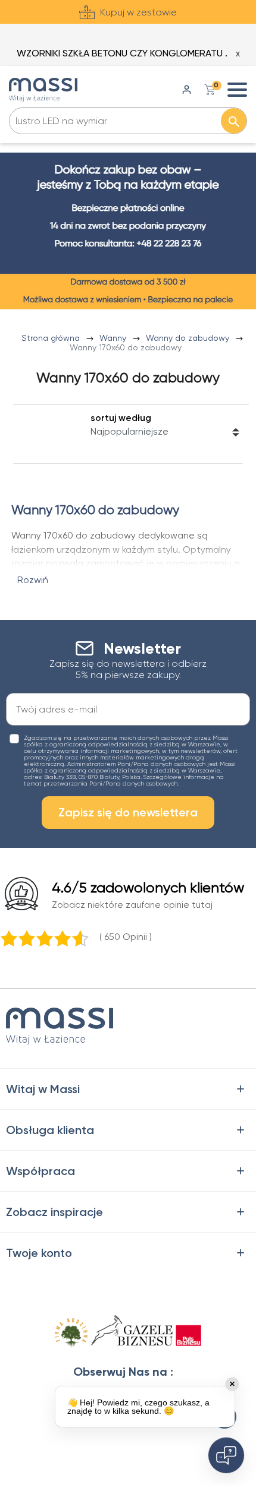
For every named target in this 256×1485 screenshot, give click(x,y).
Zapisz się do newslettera (128, 812)
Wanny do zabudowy (189, 338)
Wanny (114, 338)
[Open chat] (226, 1455)
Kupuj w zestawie (138, 12)
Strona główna (51, 338)
